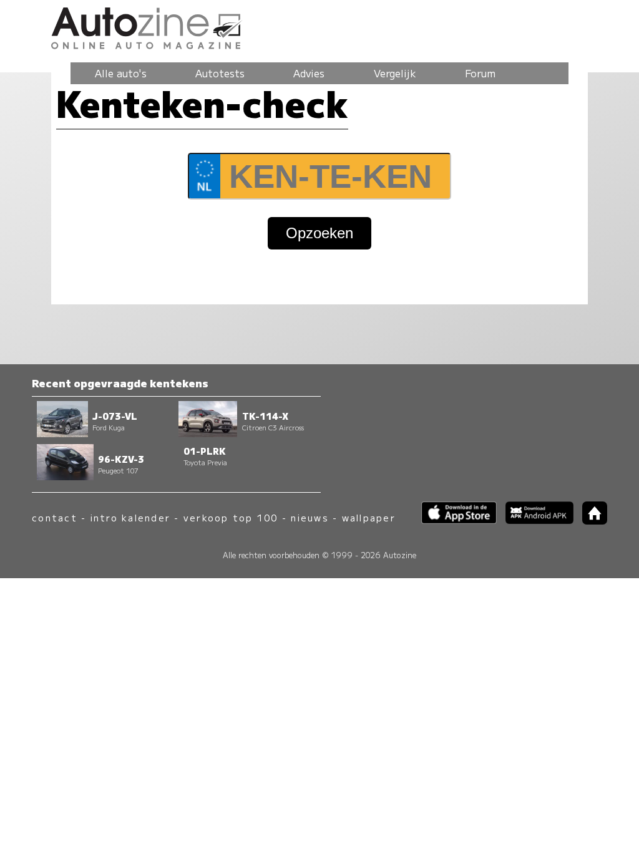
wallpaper (369, 517)
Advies (308, 72)
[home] (590, 520)
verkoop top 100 (230, 517)
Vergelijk (395, 72)
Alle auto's (121, 72)
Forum (480, 72)
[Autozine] (319, 26)
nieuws (309, 517)
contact (54, 517)
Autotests (220, 72)
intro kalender (130, 517)
